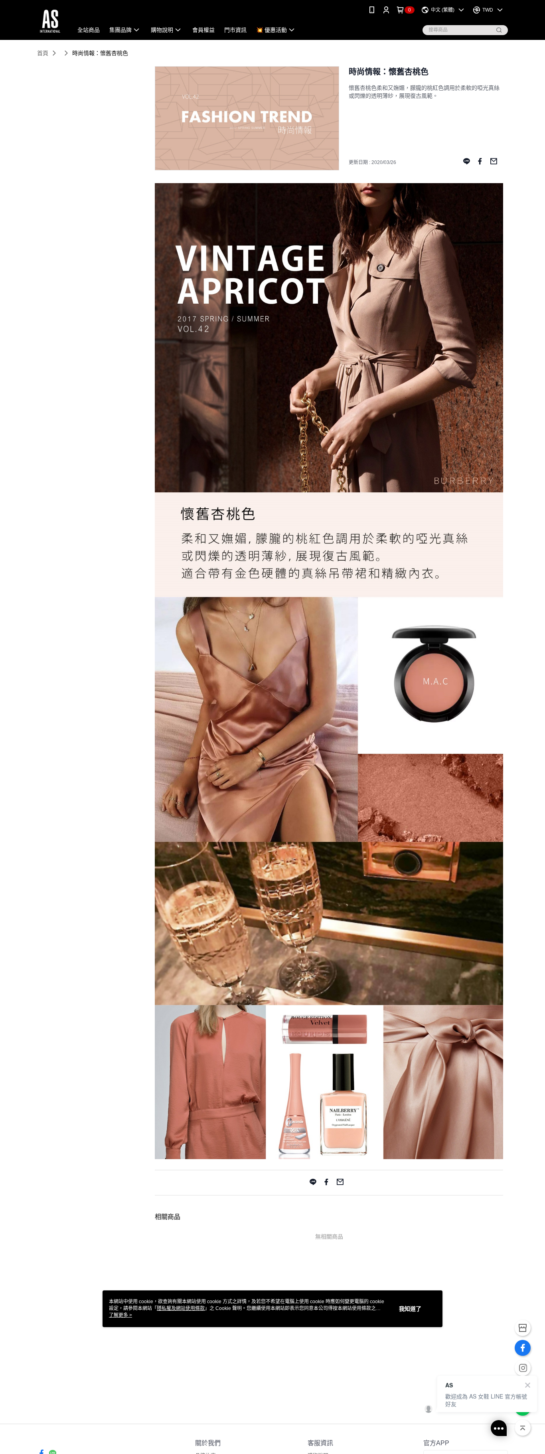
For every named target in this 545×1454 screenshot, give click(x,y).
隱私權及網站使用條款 (181, 1308)
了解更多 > (120, 1315)
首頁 (42, 53)
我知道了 (410, 1309)
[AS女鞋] (50, 21)
